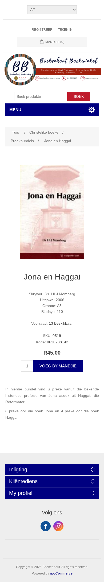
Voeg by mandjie (58, 366)
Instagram (58, 526)
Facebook (46, 526)
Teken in (65, 30)
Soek (79, 96)
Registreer (42, 30)
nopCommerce (61, 573)
